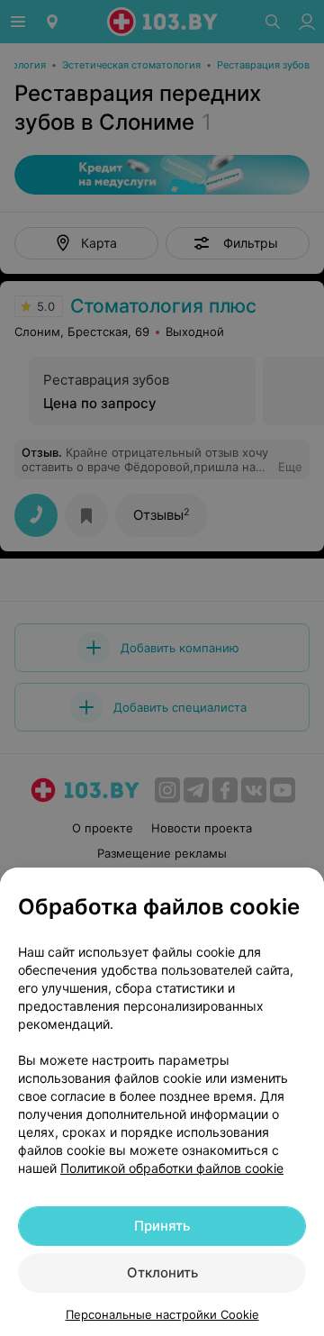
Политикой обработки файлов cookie (172, 1168)
